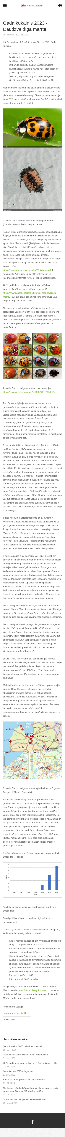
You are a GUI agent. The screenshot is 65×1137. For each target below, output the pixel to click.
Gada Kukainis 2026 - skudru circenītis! (22, 1046)
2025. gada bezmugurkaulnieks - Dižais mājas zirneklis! (30, 1063)
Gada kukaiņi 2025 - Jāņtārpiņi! (18, 1071)
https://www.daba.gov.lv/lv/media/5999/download (27, 270)
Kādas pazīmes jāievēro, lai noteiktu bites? (24, 1079)
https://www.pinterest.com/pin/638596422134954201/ (29, 392)
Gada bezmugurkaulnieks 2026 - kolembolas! (25, 1054)
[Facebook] (32, 1122)
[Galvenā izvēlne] (5, 5)
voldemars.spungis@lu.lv (16, 1013)
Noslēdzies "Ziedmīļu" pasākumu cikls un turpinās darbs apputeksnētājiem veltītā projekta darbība (30, 1089)
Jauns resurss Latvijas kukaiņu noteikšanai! (24, 1099)
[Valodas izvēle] (60, 5)
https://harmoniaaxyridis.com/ (32, 990)
